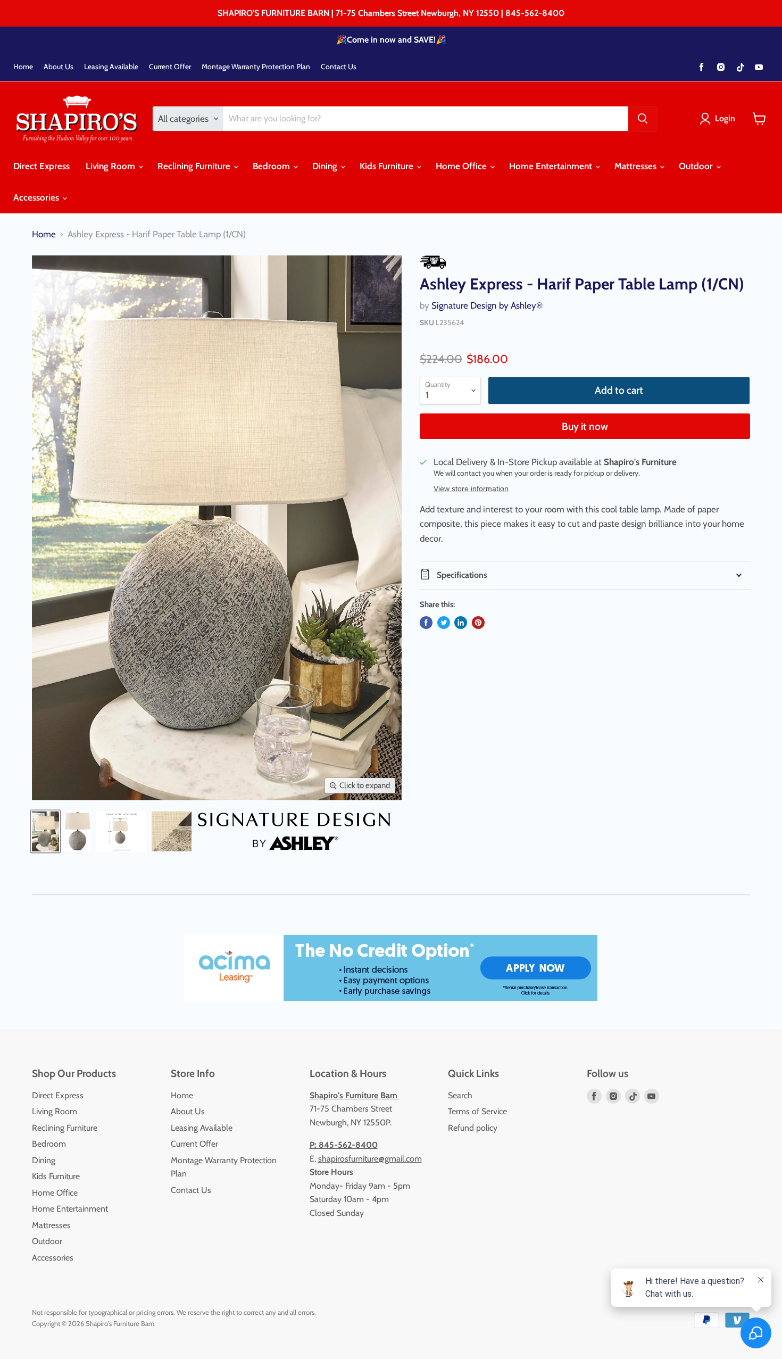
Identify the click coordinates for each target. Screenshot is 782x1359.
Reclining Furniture (194, 166)
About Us (58, 67)
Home (23, 67)
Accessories (37, 197)
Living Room (111, 166)
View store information (471, 489)
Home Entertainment (551, 166)
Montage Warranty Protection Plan (256, 67)
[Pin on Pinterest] (478, 622)
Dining (325, 166)
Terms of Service (477, 1111)
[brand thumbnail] (294, 831)
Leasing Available (111, 67)
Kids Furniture (387, 166)
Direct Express (41, 166)
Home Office (462, 166)
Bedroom (272, 166)
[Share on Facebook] (426, 622)
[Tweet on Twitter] (443, 622)
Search (460, 1095)
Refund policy (472, 1128)
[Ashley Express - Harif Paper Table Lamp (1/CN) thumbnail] (45, 831)
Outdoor (697, 166)
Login (725, 118)
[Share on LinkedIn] (460, 622)
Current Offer (170, 67)
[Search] (642, 118)
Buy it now (585, 426)
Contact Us (338, 67)
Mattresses (636, 166)
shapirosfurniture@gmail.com (370, 1159)
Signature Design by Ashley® (487, 305)
